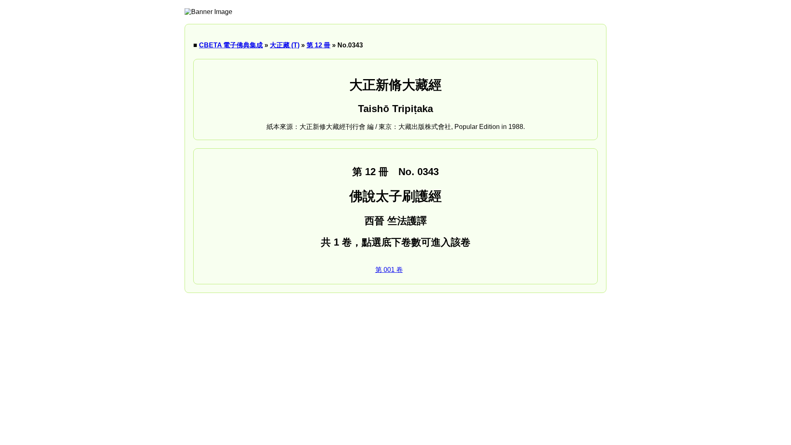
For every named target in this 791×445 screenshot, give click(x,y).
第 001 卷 (389, 269)
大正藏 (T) (285, 45)
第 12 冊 (318, 45)
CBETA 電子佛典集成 (231, 45)
